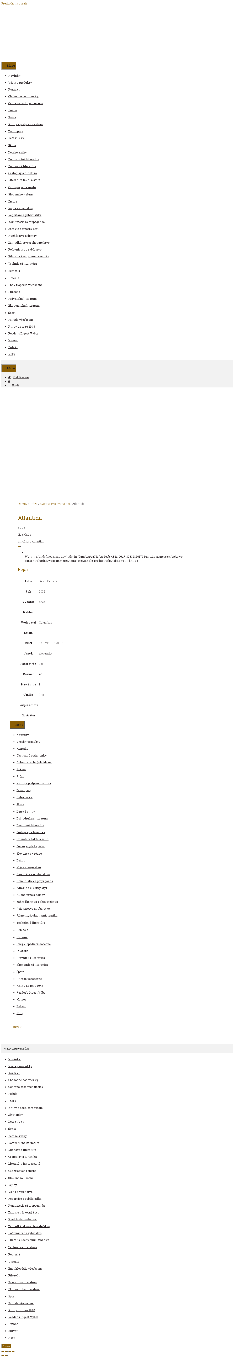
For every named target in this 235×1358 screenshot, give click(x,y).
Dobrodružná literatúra (23, 159)
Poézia (12, 110)
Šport (11, 313)
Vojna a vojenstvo (20, 208)
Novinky (14, 75)
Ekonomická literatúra (24, 305)
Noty (11, 354)
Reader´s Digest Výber (23, 333)
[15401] (19, 546)
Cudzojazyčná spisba (22, 187)
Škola (12, 145)
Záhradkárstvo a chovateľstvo (29, 242)
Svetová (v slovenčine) (55, 503)
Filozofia (14, 292)
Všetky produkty (20, 82)
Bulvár (13, 347)
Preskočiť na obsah (14, 3)
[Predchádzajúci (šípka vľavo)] (2, 1355)
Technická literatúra (22, 263)
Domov (22, 503)
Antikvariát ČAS (49, 33)
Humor (13, 340)
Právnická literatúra (22, 298)
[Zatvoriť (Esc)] (13, 1351)
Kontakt (14, 89)
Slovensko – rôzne (21, 194)
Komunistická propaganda (26, 222)
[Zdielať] (9, 1351)
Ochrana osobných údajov (25, 103)
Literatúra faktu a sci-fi (24, 180)
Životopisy (15, 131)
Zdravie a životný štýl (23, 229)
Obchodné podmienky (23, 96)
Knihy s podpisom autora (25, 124)
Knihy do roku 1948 (21, 326)
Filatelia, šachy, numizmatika (28, 256)
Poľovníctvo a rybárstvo (24, 249)
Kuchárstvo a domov (22, 235)
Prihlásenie (21, 377)
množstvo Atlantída (31, 541)
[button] (17, 117)
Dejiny (12, 201)
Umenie (13, 278)
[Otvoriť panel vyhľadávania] (3, 362)
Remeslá (14, 271)
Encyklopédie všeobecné (25, 285)
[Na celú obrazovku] (6, 1351)
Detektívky (16, 138)
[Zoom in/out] (2, 1351)
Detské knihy (17, 152)
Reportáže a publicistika (24, 215)
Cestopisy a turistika (22, 173)
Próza (12, 117)
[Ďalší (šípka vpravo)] (6, 1355)
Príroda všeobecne (21, 319)
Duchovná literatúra (22, 166)
